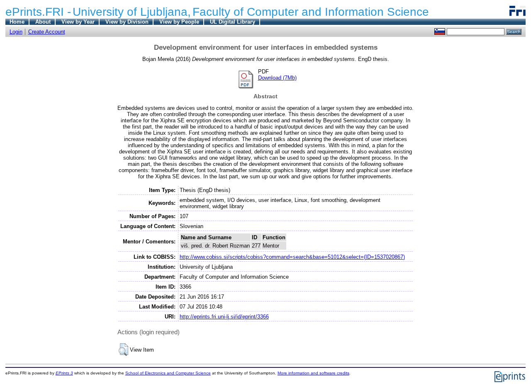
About (43, 22)
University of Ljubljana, (132, 11)
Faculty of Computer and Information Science (310, 11)
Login (16, 32)
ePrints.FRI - (38, 11)
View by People (179, 22)
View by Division (127, 22)
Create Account (46, 32)
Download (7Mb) (277, 78)
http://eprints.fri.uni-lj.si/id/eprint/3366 (224, 317)
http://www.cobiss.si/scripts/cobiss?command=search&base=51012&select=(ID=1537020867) (292, 257)
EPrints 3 (64, 373)
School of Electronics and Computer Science (168, 373)
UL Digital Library (232, 22)
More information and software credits (313, 373)
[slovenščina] (439, 31)
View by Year (78, 22)
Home (17, 22)
